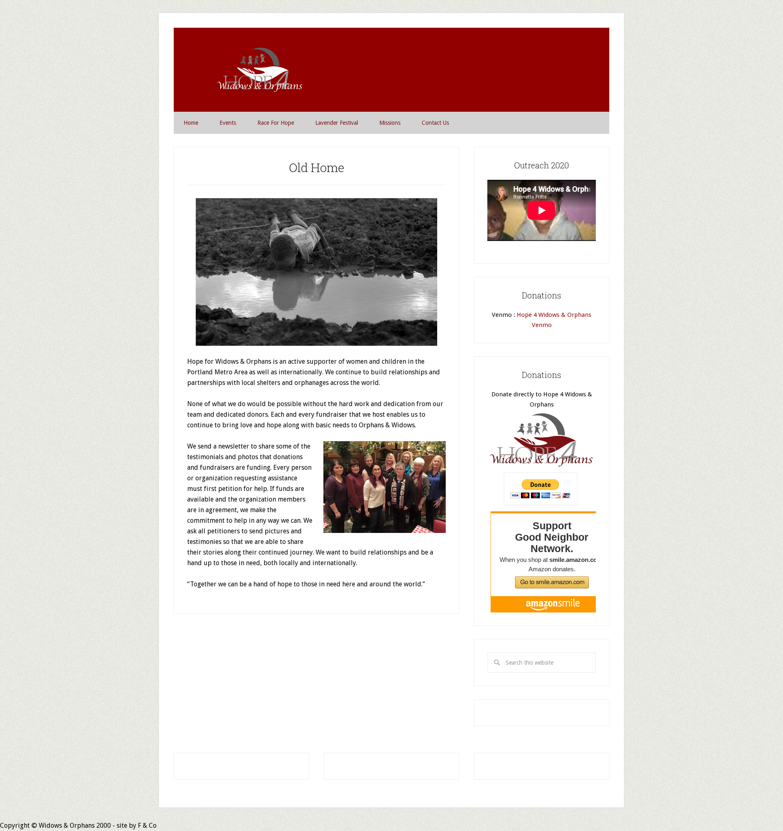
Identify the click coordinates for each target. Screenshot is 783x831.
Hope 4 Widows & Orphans (258, 69)
